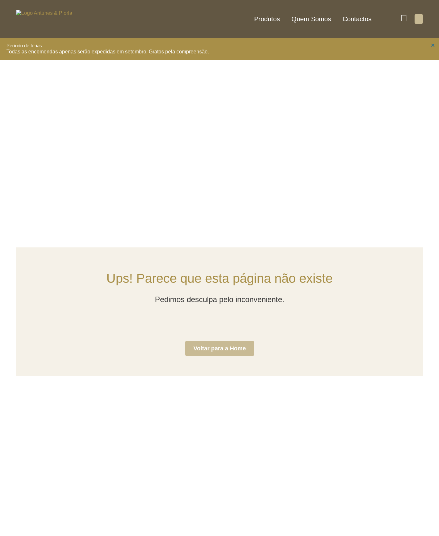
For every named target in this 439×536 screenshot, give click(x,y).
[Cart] (419, 19)
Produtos (267, 19)
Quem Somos (311, 19)
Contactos (357, 19)
